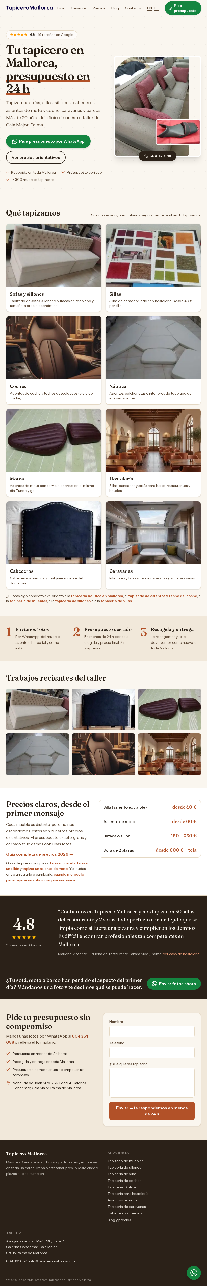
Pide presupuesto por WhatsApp (52, 141)
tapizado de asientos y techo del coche (162, 596)
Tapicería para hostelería (128, 1193)
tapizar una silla (62, 863)
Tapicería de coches (124, 1180)
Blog (115, 8)
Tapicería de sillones (124, 1167)
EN (149, 8)
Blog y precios (119, 1220)
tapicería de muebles (28, 601)
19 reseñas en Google (24, 945)
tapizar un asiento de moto (45, 868)
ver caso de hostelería (181, 954)
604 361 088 (160, 156)
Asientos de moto (122, 1200)
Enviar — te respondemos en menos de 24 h (152, 1110)
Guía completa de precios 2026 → (39, 854)
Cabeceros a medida (125, 1213)
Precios (99, 8)
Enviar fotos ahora (177, 983)
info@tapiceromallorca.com (52, 1261)
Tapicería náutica (122, 1187)
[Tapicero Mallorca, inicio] (29, 8)
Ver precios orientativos (36, 157)
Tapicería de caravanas (127, 1206)
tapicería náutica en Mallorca (97, 596)
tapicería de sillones (73, 601)
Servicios (79, 8)
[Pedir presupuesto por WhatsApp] (194, 1273)
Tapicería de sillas (122, 1174)
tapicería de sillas (116, 601)
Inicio (61, 8)
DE (156, 8)
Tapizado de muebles (125, 1161)
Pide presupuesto (185, 8)
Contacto (133, 8)
